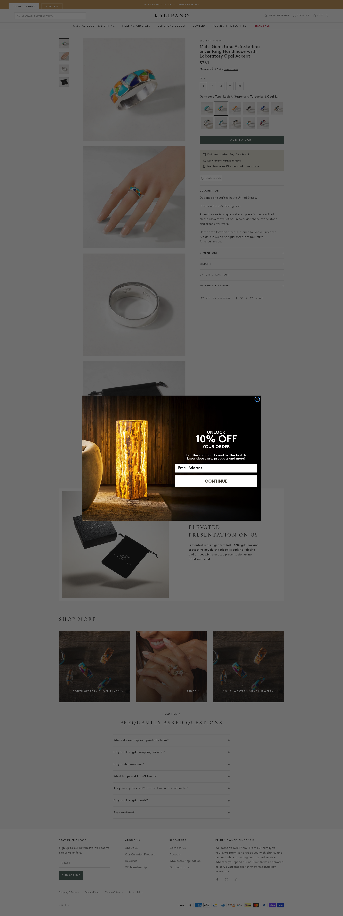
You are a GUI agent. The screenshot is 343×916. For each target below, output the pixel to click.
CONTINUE (216, 481)
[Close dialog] (257, 399)
